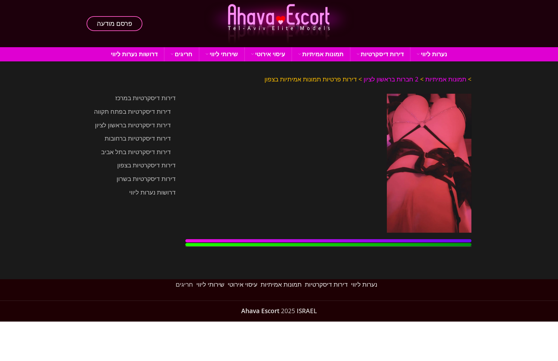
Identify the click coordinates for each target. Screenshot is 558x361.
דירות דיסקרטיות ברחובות (138, 138)
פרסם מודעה (114, 23)
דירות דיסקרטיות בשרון (146, 179)
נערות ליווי (364, 284)
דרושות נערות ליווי (152, 192)
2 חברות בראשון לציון (391, 79)
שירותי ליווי (210, 284)
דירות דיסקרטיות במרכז (145, 98)
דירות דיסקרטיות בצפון (146, 165)
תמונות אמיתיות (445, 79)
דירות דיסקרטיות (326, 284)
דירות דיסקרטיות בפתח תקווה (132, 111)
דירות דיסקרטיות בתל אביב (136, 152)
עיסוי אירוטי (242, 284)
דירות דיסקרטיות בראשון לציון (133, 125)
